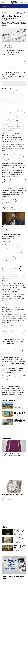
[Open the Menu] (2, 2)
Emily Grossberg (8, 46)
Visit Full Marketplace (21, 438)
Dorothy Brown (13, 98)
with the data (12, 67)
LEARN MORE (6, 241)
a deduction (14, 139)
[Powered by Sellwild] (24, 522)
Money (4, 12)
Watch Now (23, 2)
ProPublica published (12, 314)
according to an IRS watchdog (15, 361)
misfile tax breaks (12, 180)
